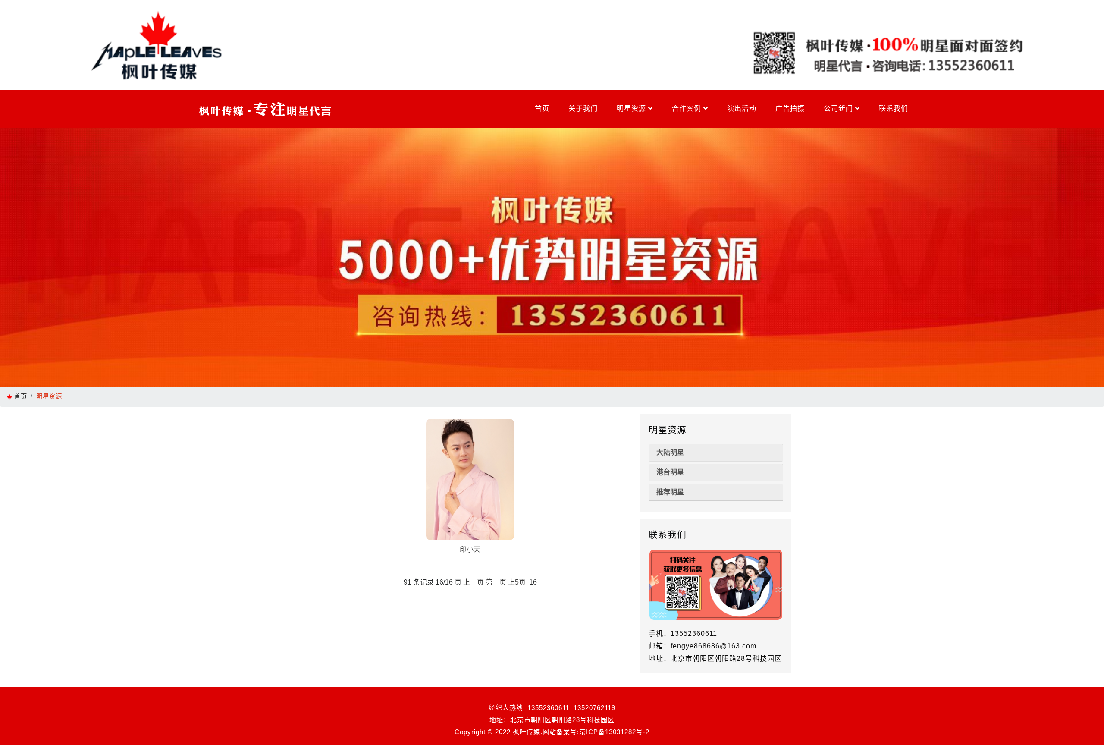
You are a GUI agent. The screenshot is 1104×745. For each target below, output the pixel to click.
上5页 (517, 582)
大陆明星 (670, 452)
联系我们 (893, 108)
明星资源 (632, 108)
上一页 (473, 582)
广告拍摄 (790, 108)
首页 (542, 108)
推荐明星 (670, 492)
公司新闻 (839, 108)
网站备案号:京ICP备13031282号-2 (596, 732)
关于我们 (583, 108)
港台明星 (670, 472)
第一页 (496, 582)
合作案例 (687, 108)
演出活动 (741, 108)
